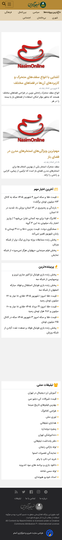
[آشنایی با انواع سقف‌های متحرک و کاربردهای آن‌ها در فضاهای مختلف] (31, 54)
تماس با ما (30, 499)
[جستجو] (4, 4)
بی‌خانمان (41, 18)
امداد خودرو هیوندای (45, 477)
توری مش (51, 417)
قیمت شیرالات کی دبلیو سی (42, 399)
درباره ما (44, 499)
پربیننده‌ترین (47, 266)
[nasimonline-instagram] (38, 492)
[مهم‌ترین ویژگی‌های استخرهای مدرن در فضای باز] (31, 127)
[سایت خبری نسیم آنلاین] (37, 4)
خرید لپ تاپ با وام (46, 459)
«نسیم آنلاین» (21, 514)
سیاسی (36, 12)
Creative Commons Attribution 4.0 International (36, 522)
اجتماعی (27, 18)
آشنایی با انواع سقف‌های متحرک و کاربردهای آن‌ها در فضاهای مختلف (36, 80)
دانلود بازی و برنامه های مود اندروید (37, 465)
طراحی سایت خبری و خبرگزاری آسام (28, 533)
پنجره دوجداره (49, 429)
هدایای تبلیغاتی (48, 423)
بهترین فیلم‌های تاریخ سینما (42, 405)
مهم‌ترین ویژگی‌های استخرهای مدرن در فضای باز (33, 154)
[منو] (9, 4)
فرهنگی (8, 12)
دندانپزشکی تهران (47, 435)
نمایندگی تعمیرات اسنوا (44, 453)
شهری (55, 18)
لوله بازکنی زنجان (47, 447)
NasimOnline (26, 520)
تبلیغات (18, 499)
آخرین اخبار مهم (44, 189)
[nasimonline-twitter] (23, 492)
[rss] (16, 492)
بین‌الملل (22, 12)
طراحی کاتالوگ (48, 411)
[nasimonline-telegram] (46, 492)
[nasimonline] (31, 492)
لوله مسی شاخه (48, 471)
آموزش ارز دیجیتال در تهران (42, 393)
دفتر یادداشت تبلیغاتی (45, 441)
